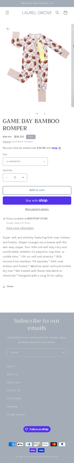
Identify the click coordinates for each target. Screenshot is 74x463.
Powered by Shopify (48, 457)
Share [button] (10, 286)
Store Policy (14, 398)
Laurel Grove (30, 457)
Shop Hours (14, 382)
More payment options (37, 209)
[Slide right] (45, 114)
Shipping (7, 142)
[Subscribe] (63, 352)
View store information (20, 228)
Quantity (7, 170)
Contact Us (13, 390)
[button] (7, 13)
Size (5, 154)
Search (11, 366)
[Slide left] (29, 114)
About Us (12, 374)
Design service (16, 414)
